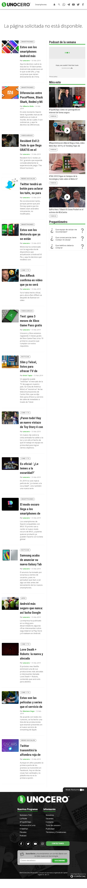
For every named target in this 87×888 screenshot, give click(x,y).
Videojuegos (27, 135)
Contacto (49, 822)
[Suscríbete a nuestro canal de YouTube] (73, 4)
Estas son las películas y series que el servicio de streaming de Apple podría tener (31, 702)
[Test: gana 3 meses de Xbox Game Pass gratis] (10, 316)
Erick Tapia (27, 375)
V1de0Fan (24, 829)
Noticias (25, 357)
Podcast (23, 835)
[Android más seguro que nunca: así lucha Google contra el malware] (10, 603)
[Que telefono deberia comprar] (67, 247)
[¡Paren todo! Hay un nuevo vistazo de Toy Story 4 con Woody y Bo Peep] (10, 417)
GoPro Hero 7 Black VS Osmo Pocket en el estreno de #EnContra (66, 211)
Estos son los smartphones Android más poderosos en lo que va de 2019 (30, 51)
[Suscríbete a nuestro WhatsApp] (64, 4)
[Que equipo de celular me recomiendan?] (67, 231)
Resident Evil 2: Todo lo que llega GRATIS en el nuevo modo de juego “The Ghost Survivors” (31, 145)
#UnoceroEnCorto (27, 825)
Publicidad (50, 829)
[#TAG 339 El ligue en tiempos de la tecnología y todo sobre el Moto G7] (67, 163)
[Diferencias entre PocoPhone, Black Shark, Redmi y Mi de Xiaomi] (10, 92)
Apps (23, 598)
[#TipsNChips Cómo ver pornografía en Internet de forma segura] (67, 97)
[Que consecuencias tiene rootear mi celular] (67, 239)
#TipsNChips (25, 822)
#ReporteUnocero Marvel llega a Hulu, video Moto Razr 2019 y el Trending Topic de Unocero (67, 144)
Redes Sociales (28, 179)
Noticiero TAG (26, 815)
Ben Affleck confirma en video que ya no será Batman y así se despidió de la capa (31, 280)
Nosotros (50, 815)
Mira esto (55, 82)
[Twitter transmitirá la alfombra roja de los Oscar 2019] (10, 745)
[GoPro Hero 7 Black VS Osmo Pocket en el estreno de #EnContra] (67, 197)
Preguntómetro (58, 222)
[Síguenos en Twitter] (78, 4)
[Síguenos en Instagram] (42, 843)
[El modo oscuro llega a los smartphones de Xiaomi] (10, 504)
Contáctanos (58, 843)
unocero (26, 60)
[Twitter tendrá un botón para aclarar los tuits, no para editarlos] (10, 183)
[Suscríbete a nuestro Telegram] (68, 4)
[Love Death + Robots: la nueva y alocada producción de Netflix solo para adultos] (10, 649)
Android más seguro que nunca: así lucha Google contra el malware (31, 608)
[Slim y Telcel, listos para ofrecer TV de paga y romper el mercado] (10, 361)
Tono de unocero (53, 825)
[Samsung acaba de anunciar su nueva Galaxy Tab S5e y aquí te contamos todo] (10, 555)
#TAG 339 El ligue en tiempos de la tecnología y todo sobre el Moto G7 (63, 177)
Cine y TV (25, 270)
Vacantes (49, 818)
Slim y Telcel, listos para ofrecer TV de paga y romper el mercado (30, 366)
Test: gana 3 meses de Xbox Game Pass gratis (31, 320)
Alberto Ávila (28, 106)
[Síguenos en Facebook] (83, 4)
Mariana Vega (28, 711)
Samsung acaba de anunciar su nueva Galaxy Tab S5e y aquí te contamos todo (31, 560)
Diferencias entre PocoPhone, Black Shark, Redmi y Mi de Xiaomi (31, 97)
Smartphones (41, 4)
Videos (53, 116)
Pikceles (23, 832)
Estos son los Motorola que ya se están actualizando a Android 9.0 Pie (30, 234)
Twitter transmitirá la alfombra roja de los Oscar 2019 (30, 750)
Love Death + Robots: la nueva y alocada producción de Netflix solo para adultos (31, 654)
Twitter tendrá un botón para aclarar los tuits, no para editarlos (31, 188)
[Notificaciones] (54, 4)
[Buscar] (59, 4)
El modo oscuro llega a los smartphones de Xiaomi (30, 509)
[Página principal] (16, 4)
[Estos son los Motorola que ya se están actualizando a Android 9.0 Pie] (10, 229)
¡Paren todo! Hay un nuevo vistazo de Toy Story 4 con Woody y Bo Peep (31, 422)
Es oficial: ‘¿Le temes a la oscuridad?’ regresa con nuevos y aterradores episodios (29, 468)
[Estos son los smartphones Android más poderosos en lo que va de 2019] (10, 46)
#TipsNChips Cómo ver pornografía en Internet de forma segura (64, 111)
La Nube (23, 818)
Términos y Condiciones (56, 832)
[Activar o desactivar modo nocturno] (82, 790)
